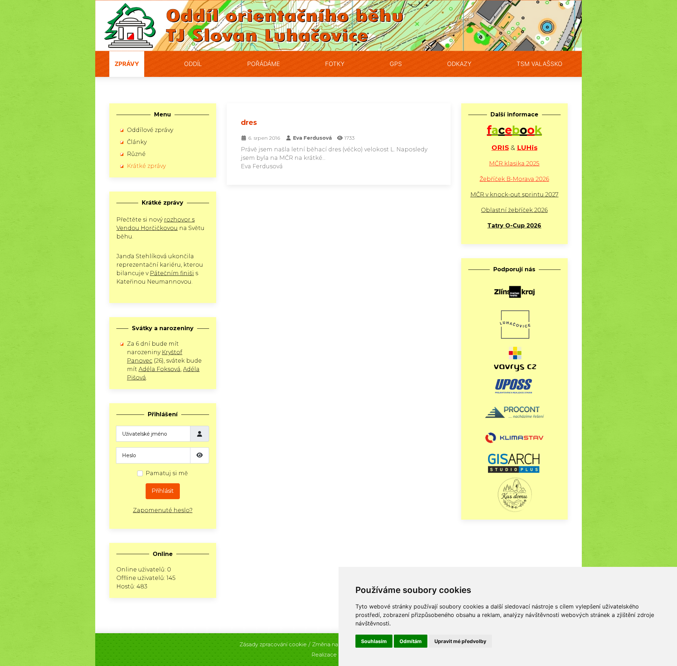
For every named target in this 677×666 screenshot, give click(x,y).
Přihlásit (163, 491)
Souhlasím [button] (374, 641)
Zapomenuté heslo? (163, 510)
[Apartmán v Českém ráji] (514, 494)
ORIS (500, 148)
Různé (136, 154)
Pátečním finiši (172, 273)
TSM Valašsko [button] (539, 63)
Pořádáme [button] (263, 63)
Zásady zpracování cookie (273, 644)
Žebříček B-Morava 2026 (514, 179)
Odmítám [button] (411, 641)
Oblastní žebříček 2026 (514, 210)
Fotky (334, 63)
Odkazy (459, 63)
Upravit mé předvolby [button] (460, 641)
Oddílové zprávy (150, 130)
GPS (396, 63)
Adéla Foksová (160, 369)
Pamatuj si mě (167, 473)
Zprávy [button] (127, 63)
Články (137, 142)
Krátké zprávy (146, 166)
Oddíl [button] (193, 63)
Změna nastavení (334, 644)
